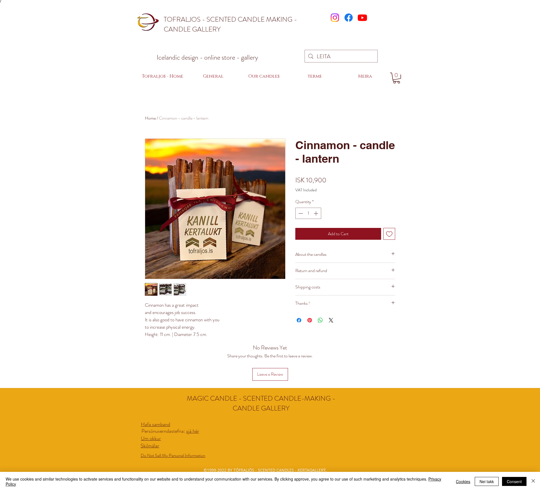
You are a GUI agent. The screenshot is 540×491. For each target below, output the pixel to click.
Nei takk (487, 481)
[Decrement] (300, 213)
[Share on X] (331, 320)
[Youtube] (362, 17)
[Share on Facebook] (299, 320)
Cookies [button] (463, 481)
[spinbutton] (308, 213)
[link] (396, 78)
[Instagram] (334, 17)
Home (150, 118)
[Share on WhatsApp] (320, 320)
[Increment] (316, 213)
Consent (514, 481)
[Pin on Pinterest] (309, 320)
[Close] (533, 481)
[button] (263, 76)
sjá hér (192, 431)
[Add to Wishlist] (389, 234)
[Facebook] (348, 17)
